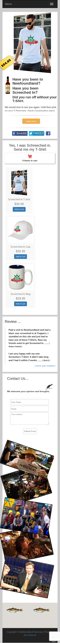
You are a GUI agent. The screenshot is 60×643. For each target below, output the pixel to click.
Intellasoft (31, 635)
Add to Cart (19, 209)
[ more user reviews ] (45, 365)
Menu (8, 4)
